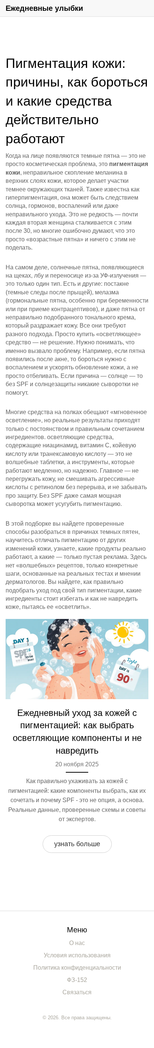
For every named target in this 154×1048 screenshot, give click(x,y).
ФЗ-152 (77, 980)
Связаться (77, 992)
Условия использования (77, 955)
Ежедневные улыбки (44, 8)
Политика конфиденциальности (77, 967)
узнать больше (77, 844)
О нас (77, 943)
